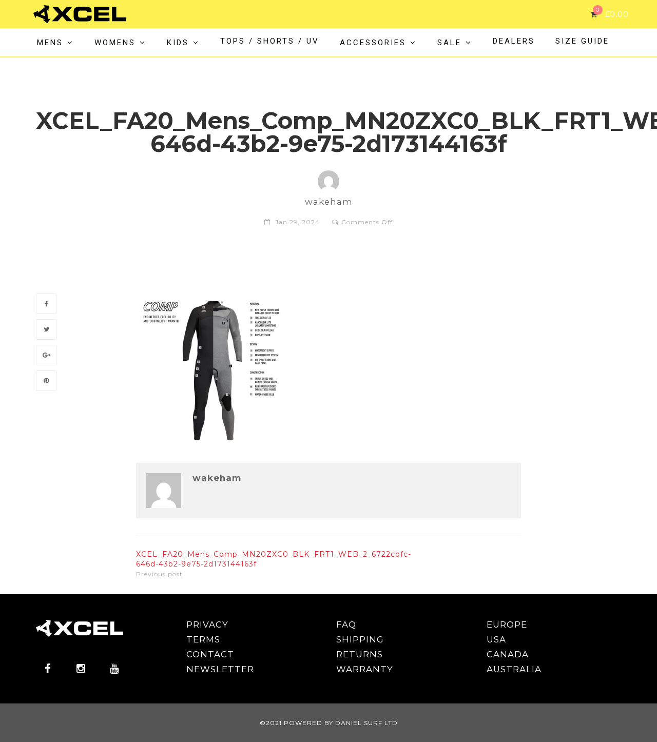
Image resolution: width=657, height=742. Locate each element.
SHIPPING (360, 639)
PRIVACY (207, 624)
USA (496, 639)
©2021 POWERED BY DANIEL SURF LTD (329, 723)
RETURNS (359, 654)
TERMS (203, 639)
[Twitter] (46, 329)
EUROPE (507, 624)
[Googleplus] (46, 355)
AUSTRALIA (514, 669)
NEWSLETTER (220, 669)
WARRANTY (364, 669)
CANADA (508, 654)
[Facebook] (46, 304)
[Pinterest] (46, 380)
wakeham (216, 478)
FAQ (346, 624)
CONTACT (210, 654)
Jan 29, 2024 (297, 222)
